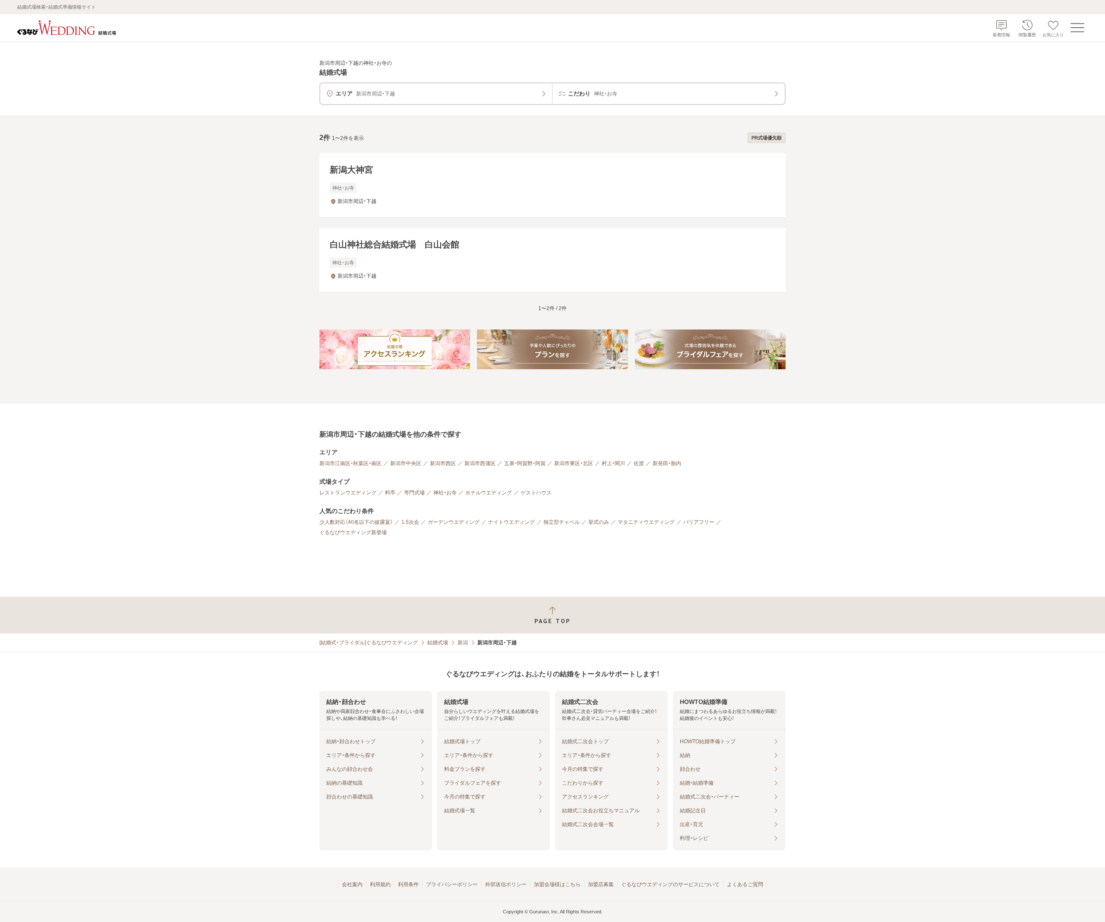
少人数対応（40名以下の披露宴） (356, 522)
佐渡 (639, 463)
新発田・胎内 (667, 463)
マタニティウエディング (646, 522)
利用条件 (408, 884)
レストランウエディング (347, 493)
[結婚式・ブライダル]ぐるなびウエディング (368, 643)
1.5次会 (410, 522)
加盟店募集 (601, 884)
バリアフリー (698, 522)
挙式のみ (598, 522)
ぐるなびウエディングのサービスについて (670, 884)
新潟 (463, 643)
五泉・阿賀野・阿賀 (525, 463)
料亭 (390, 493)
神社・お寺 (445, 493)
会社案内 (352, 884)
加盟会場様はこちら (557, 884)
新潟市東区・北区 (573, 463)
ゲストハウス (536, 493)
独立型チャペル (561, 522)
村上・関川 (613, 463)
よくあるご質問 (745, 884)
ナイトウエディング (511, 522)
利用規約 (380, 884)
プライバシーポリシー (452, 884)
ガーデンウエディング (454, 522)
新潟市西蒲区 (480, 463)
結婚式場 (437, 643)
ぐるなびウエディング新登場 (353, 532)
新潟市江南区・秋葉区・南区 (350, 463)
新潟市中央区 (405, 463)
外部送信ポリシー (506, 884)
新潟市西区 (443, 463)
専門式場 (414, 493)
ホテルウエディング (488, 493)
